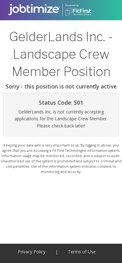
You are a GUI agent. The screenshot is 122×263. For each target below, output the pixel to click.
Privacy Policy (31, 252)
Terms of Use (82, 252)
